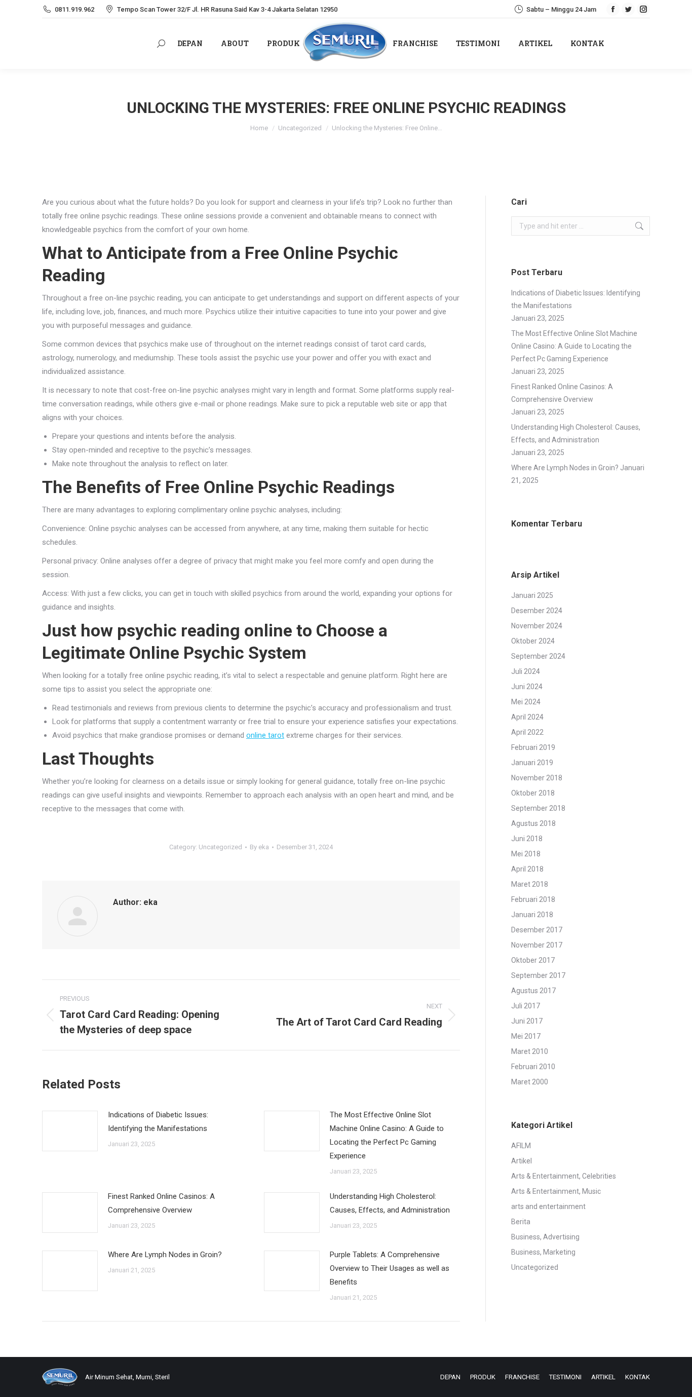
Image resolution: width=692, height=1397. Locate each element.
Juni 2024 (527, 687)
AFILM (521, 1146)
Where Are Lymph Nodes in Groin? (165, 1254)
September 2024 (538, 656)
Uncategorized (220, 847)
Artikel (521, 1161)
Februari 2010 (533, 1067)
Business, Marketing (543, 1252)
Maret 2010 (529, 1051)
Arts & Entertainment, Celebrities (563, 1176)
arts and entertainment (548, 1206)
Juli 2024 (525, 671)
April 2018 (527, 869)
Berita (520, 1222)
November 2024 (536, 626)
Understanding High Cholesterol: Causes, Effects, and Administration (390, 1203)
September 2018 (538, 808)
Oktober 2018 (533, 793)
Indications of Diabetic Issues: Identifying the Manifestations (158, 1121)
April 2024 (527, 717)
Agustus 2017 (533, 991)
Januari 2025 (532, 595)
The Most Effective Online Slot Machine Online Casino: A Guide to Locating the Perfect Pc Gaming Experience (387, 1135)
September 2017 (538, 975)
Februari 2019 (533, 747)
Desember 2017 (536, 930)
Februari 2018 (533, 899)
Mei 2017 (526, 1036)
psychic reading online (204, 630)
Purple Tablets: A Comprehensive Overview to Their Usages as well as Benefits (389, 1268)
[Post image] (70, 1131)
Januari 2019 (532, 763)
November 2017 (536, 945)
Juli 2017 (525, 1006)
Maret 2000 (529, 1082)
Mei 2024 (526, 702)
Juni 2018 (527, 839)
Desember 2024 (536, 611)
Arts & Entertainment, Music (556, 1191)
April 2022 (527, 732)
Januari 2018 (532, 915)
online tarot (265, 735)
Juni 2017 (527, 1021)
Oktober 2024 (533, 641)
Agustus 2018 (533, 823)
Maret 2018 (529, 884)
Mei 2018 (526, 854)
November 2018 (536, 778)
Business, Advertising (545, 1237)
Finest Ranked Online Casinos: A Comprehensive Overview (161, 1203)
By (259, 847)
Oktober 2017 (533, 960)
